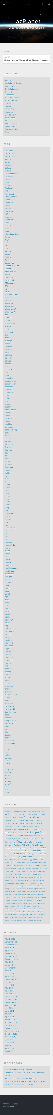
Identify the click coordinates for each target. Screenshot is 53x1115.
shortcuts (9, 686)
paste (7, 611)
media (7, 551)
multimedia (9, 574)
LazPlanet (26, 21)
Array (7, 162)
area (7, 338)
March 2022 (10, 939)
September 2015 (12, 979)
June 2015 (9, 985)
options (8, 597)
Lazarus (8, 225)
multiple (8, 577)
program (8, 637)
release (8, 651)
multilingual (10, 571)
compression (10, 384)
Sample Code (10, 263)
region (7, 649)
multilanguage (11, 568)
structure (9, 703)
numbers (8, 582)
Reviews (8, 257)
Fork (5, 1106)
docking (8, 424)
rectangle (9, 643)
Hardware (9, 112)
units (7, 749)
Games (8, 103)
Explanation (10, 188)
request (8, 654)
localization (10, 528)
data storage (10, 410)
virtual (7, 764)
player (7, 623)
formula (8, 464)
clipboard (9, 369)
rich (6, 666)
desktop (8, 416)
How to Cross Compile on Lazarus (19, 1084)
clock (7, 372)
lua (6, 539)
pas (6, 608)
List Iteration (10, 115)
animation (9, 332)
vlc (6, 767)
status (7, 700)
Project (8, 246)
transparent (10, 743)
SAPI (7, 260)
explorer (8, 441)
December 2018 (12, 959)
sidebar (8, 692)
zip (6, 790)
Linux (7, 228)
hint (6, 482)
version (8, 758)
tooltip (8, 738)
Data (7, 182)
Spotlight (9, 277)
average (8, 341)
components (10, 381)
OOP (7, 243)
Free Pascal (10, 200)
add (6, 315)
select (7, 680)
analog (8, 326)
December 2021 (12, 945)
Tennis (7, 289)
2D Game (9, 151)
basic (7, 344)
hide (7, 479)
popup (8, 628)
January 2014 (11, 1025)
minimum (9, 556)
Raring (7, 254)
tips (6, 729)
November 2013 (12, 1031)
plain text (9, 620)
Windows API (10, 309)
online (7, 588)
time (7, 726)
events (8, 438)
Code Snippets (11, 89)
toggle (8, 735)
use (6, 752)
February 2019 (11, 956)
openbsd (9, 594)
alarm (7, 320)
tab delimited (10, 712)
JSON (7, 223)
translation (9, 741)
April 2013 (9, 1048)
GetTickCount (11, 205)
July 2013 (9, 1040)
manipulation (10, 545)
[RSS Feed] (42, 4)
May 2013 (9, 1045)
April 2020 (9, 951)
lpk (6, 533)
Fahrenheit (9, 194)
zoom (7, 792)
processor (9, 634)
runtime (8, 675)
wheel (7, 778)
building (8, 355)
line (6, 522)
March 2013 (10, 1051)
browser (8, 349)
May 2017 (9, 971)
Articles (8, 165)
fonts (7, 459)
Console (8, 92)
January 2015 (11, 994)
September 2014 (12, 1002)
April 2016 (9, 976)
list (6, 525)
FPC (6, 191)
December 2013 (12, 1028)
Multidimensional (12, 234)
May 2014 (9, 1014)
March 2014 (10, 1020)
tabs (7, 715)
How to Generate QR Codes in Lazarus (21, 1078)
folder (7, 456)
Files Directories (12, 98)
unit (6, 746)
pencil (7, 614)
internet (8, 505)
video (7, 761)
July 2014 (9, 1008)
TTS (6, 286)
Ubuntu (8, 300)
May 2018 (9, 962)
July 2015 (9, 982)
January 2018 (11, 965)
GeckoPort (9, 202)
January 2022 (11, 942)
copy (7, 395)
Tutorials (8, 132)
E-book (8, 185)
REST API (9, 251)
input (7, 499)
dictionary (9, 418)
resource (9, 657)
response (9, 660)
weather (8, 772)
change (8, 364)
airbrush (8, 318)
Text (7, 292)
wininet (8, 784)
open (7, 591)
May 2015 (9, 988)
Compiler (9, 177)
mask (7, 548)
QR (6, 249)
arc (6, 335)
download (9, 427)
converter (9, 392)
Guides (8, 106)
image (7, 496)
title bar (8, 732)
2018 (7, 51)
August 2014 (10, 1005)
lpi (6, 531)
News (7, 237)
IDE (6, 214)
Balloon (8, 168)
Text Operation (11, 129)
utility (7, 755)
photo (7, 617)
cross (7, 404)
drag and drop (11, 430)
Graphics (9, 208)
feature (8, 447)
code (7, 375)
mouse (8, 562)
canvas (8, 361)
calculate (9, 358)
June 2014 (9, 1011)
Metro (7, 231)
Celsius (8, 171)
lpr (6, 536)
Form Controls (11, 100)
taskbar (8, 718)
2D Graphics (10, 153)
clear (7, 367)
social (7, 698)
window (8, 781)
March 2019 (10, 953)
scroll (7, 677)
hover (7, 487)
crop (7, 401)
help (7, 476)
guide (7, 473)
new (6, 580)
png (6, 626)
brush (7, 352)
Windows (9, 303)
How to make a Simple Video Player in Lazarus (26, 60)
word (7, 787)
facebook (9, 444)
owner (7, 600)
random (8, 640)
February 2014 (11, 1022)
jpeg (7, 508)
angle (7, 329)
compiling (9, 378)
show (7, 689)
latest (7, 516)
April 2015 (9, 991)
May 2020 (9, 948)
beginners (9, 346)
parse (7, 605)
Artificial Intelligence (13, 83)
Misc (7, 121)
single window (11, 695)
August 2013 (10, 1037)
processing (10, 631)
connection (9, 387)
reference (9, 646)
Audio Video (10, 86)
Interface (9, 217)
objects (8, 585)
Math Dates (10, 118)
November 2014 (12, 996)
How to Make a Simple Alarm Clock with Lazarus (25, 1081)
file (6, 453)
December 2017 (11, 968)
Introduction (10, 220)
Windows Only (11, 312)
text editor (9, 723)
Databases (9, 95)
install (7, 502)
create (7, 398)
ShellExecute (10, 272)
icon (7, 493)
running (8, 672)
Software (9, 274)
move (7, 565)
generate (9, 470)
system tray (10, 706)
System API (10, 126)
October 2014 (11, 999)
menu (7, 554)
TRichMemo (10, 283)
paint (7, 603)
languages (9, 513)
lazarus (8, 519)
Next (7, 240)
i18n (6, 490)
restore (8, 663)
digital (7, 421)
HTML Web (9, 109)
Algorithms (9, 80)
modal (7, 559)
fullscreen (9, 467)
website (8, 775)
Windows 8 (10, 306)
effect (7, 436)
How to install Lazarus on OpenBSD (20, 1070)
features (8, 450)
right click (9, 669)
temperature (10, 720)
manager (8, 542)
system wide (10, 709)
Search (8, 269)
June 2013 (9, 1043)
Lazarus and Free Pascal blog (26, 27)
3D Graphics (10, 156)
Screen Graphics (12, 124)
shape (7, 683)
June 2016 (9, 974)
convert (8, 390)
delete (7, 413)
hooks (7, 484)
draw (7, 433)
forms (7, 461)
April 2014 (9, 1017)
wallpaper (9, 769)
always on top (11, 323)
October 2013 (11, 1034)
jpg (6, 510)
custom (8, 407)
